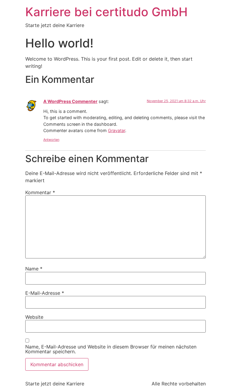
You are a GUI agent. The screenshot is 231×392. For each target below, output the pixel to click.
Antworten (51, 139)
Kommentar (40, 192)
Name (33, 268)
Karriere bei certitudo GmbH (106, 12)
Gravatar (116, 130)
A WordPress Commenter (70, 101)
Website (34, 317)
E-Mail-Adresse (44, 293)
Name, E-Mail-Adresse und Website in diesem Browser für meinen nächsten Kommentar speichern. (110, 349)
